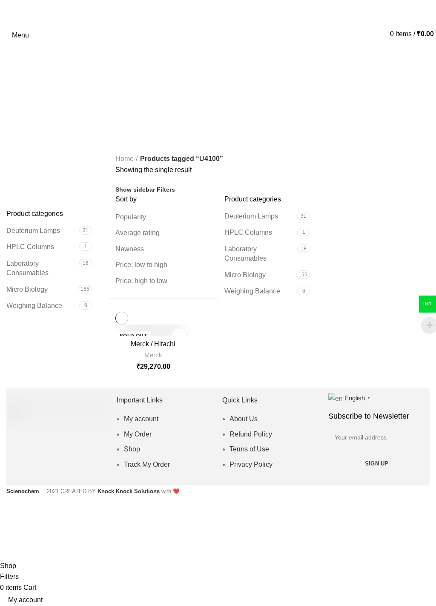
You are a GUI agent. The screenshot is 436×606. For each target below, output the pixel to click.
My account (141, 418)
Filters (166, 189)
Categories (214, 126)
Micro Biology (27, 289)
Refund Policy (250, 434)
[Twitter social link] (40, 461)
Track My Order (147, 464)
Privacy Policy (250, 464)
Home (124, 158)
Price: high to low (141, 280)
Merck (153, 355)
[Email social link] (53, 461)
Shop (132, 449)
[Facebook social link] (28, 461)
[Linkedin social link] (90, 461)
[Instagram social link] (65, 461)
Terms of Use (249, 449)
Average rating (137, 232)
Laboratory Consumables (27, 268)
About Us (243, 418)
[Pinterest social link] (78, 461)
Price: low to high (141, 264)
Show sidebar (135, 189)
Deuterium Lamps (33, 230)
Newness (129, 249)
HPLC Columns (30, 246)
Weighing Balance (34, 305)
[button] (12, 170)
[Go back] (218, 85)
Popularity (130, 217)
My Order (138, 434)
